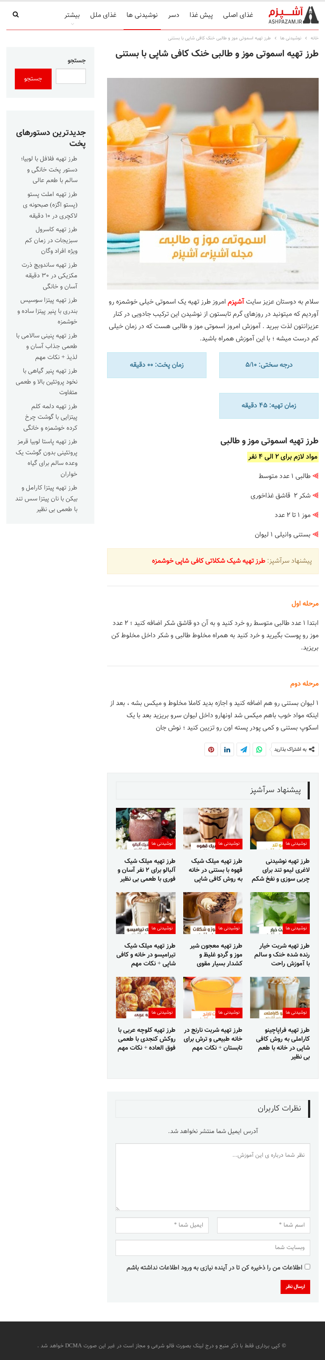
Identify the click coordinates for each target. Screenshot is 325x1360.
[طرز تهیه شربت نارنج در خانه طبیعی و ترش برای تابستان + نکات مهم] (213, 997)
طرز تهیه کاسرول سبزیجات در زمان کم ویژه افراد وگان (51, 240)
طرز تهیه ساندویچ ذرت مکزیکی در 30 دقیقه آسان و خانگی (49, 276)
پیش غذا (201, 15)
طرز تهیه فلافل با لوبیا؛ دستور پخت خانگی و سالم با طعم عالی (49, 169)
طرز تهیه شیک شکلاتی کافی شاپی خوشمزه (208, 561)
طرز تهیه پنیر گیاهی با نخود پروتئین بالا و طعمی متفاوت (46, 382)
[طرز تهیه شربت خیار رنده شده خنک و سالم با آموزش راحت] (280, 913)
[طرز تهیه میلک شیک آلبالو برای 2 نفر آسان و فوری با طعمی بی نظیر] (146, 828)
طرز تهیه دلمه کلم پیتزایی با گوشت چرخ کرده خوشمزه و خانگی (50, 417)
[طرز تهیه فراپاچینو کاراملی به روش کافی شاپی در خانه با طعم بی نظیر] (280, 997)
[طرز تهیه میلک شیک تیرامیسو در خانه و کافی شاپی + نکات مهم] (146, 913)
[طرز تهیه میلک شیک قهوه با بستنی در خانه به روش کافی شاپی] (213, 828)
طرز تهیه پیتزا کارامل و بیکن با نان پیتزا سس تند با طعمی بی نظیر (46, 498)
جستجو (77, 61)
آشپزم (236, 302)
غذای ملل (103, 15)
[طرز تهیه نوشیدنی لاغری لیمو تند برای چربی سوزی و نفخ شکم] (280, 828)
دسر (173, 15)
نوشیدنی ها (142, 15)
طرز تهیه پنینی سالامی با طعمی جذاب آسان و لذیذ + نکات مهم (46, 346)
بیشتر (72, 15)
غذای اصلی (238, 15)
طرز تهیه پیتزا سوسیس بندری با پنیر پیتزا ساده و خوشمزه (47, 311)
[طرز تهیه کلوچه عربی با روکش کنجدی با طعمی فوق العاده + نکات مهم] (146, 997)
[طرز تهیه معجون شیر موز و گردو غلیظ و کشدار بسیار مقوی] (213, 913)
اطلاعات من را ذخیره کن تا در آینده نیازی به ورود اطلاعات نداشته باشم (215, 1268)
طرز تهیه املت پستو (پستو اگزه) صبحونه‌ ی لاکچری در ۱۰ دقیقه (50, 205)
